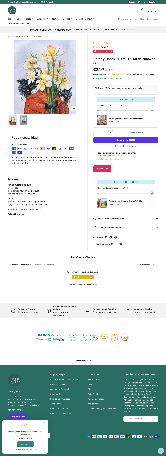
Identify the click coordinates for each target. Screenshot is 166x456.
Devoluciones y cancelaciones (102, 408)
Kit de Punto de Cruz (101, 43)
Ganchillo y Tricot (84, 19)
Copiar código (129, 30)
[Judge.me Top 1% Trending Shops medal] (114, 337)
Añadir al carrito (136, 132)
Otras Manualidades (17, 23)
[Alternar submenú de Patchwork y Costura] (72, 18)
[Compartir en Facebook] (110, 237)
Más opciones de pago (125, 146)
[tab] (13, 179)
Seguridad (55, 394)
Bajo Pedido (152, 19)
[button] (156, 10)
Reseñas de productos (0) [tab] (21, 265)
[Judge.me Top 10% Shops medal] (125, 337)
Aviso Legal (55, 404)
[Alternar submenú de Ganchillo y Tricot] (94, 18)
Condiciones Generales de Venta (65, 379)
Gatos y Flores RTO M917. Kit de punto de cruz (28, 37)
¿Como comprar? (96, 399)
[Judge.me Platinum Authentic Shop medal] (73, 337)
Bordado (41, 19)
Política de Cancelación (61, 413)
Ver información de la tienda (108, 159)
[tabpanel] (45, 200)
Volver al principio (83, 360)
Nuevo (19, 19)
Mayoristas (93, 404)
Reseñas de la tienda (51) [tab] (44, 265)
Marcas (27, 19)
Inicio (10, 19)
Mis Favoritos (124, 19)
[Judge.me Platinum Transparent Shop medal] (83, 337)
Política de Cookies (59, 408)
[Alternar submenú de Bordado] (46, 18)
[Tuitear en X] (105, 237)
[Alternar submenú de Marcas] (33, 18)
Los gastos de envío (118, 74)
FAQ (135, 19)
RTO (95, 47)
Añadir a (101, 168)
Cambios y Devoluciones (61, 389)
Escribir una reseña (83, 277)
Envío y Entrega (57, 384)
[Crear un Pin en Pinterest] (115, 237)
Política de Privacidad (60, 399)
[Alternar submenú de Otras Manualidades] (27, 23)
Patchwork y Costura (60, 19)
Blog (142, 19)
